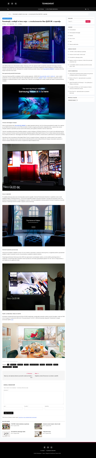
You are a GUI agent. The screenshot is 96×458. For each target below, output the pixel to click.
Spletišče (47, 406)
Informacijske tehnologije (74, 32)
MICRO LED (13, 364)
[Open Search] (88, 9)
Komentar (6, 390)
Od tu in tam (72, 38)
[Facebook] (8, 3)
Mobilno (71, 35)
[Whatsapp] (51, 447)
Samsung (42, 364)
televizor (55, 364)
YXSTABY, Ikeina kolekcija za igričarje (20, 424)
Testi (70, 41)
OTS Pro (26, 364)
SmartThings (49, 364)
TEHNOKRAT (48, 3)
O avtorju (41, 9)
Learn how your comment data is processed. (27, 417)
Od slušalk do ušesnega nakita (18, 431)
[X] (15, 3)
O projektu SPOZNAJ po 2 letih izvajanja (78, 87)
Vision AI (15, 366)
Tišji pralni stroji (47, 431)
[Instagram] (12, 3)
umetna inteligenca (7, 366)
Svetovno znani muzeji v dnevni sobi (51, 424)
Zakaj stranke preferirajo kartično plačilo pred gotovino (81, 73)
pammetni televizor (34, 364)
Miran (4, 24)
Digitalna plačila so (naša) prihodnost (79, 75)
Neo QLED (20, 364)
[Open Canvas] (8, 9)
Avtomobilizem (72, 29)
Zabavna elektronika (7, 18)
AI (8, 364)
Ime (5, 406)
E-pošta (26, 406)
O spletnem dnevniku (52, 9)
